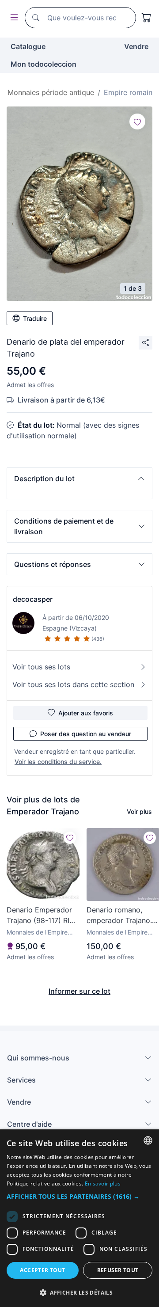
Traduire (35, 318)
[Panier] (146, 17)
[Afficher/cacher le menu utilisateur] (12, 17)
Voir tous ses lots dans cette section (73, 684)
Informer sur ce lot (79, 991)
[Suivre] (137, 121)
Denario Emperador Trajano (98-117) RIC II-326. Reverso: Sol (41, 915)
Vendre (136, 46)
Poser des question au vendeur (85, 733)
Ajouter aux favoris (85, 713)
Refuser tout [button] (118, 1270)
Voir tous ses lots (41, 666)
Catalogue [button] (28, 46)
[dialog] (79, 1218)
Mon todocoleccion (43, 64)
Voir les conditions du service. (58, 761)
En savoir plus (103, 1183)
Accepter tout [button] (42, 1270)
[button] (79, 478)
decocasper (33, 599)
